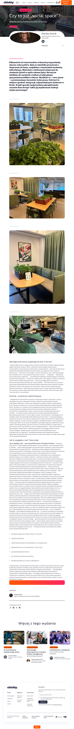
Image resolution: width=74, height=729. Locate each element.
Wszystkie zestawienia (30, 705)
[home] (9, 2)
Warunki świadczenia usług (48, 716)
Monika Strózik (49, 33)
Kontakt (9, 704)
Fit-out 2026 (30, 696)
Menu (37, 727)
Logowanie (10, 698)
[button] (24, 2)
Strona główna (10, 696)
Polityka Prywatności (25, 716)
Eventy (8, 701)
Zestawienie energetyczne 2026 (30, 700)
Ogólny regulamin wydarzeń (36, 716)
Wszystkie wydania (19, 700)
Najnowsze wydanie (19, 696)
